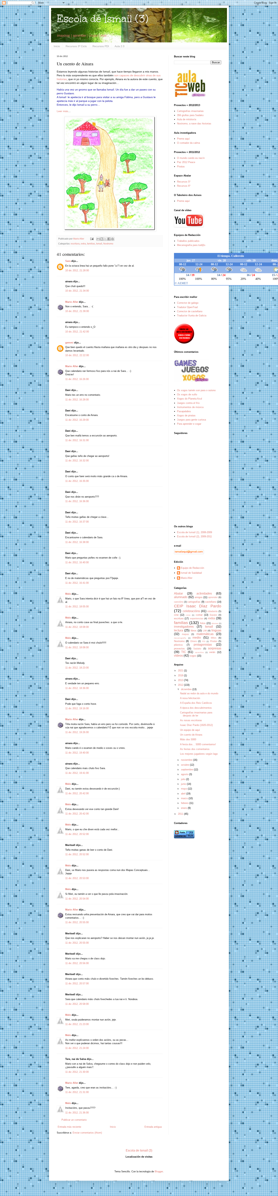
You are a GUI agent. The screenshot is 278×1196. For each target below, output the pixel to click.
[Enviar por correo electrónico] (98, 239)
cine (176, 614)
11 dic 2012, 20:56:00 (77, 963)
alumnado (180, 597)
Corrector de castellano (189, 311)
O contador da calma (188, 142)
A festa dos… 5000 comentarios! (198, 744)
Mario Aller (71, 301)
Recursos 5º (183, 181)
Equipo (213, 615)
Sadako (197, 648)
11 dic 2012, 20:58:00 (77, 1004)
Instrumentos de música (190, 407)
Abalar (178, 593)
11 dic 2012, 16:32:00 (77, 460)
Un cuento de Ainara (191, 734)
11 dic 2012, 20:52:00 (77, 834)
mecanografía (180, 638)
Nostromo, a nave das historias (194, 123)
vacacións (199, 652)
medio (197, 637)
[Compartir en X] (105, 239)
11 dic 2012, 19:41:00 (77, 773)
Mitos (213, 638)
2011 (181, 813)
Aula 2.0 (119, 46)
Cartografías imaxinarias (190, 111)
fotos (203, 623)
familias (91, 243)
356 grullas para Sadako (190, 115)
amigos (199, 597)
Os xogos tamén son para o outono (196, 390)
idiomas (215, 623)
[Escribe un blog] (102, 239)
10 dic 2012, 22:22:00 (77, 355)
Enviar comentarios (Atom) (87, 1132)
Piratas (181, 166)
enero (184, 808)
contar (199, 614)
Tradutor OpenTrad (187, 307)
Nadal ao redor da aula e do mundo (199, 693)
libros (193, 630)
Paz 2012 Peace (186, 162)
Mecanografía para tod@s (191, 245)
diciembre (186, 689)
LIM (205, 630)
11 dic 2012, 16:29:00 (77, 419)
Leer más (62, 111)
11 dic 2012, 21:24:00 (77, 1048)
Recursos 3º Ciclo (76, 46)
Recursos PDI (100, 46)
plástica (178, 644)
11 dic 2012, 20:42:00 (77, 793)
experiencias (196, 618)
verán (212, 652)
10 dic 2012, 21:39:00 (77, 311)
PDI (203, 641)
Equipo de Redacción (192, 567)
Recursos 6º (183, 185)
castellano (210, 601)
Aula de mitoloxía (186, 119)
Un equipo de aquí (190, 730)
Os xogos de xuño (187, 394)
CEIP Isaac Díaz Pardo (197, 606)
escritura (75, 243)
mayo (184, 788)
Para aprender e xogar (189, 423)
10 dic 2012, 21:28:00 (77, 270)
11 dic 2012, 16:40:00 (77, 562)
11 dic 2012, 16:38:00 (77, 542)
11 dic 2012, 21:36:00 (77, 1112)
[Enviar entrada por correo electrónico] (91, 238)
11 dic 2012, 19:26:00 (77, 732)
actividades (204, 593)
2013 (181, 680)
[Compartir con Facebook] (109, 239)
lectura (178, 630)
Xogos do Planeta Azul (189, 398)
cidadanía (212, 611)
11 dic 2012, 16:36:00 (77, 501)
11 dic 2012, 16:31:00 (77, 440)
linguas (216, 630)
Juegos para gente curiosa (191, 419)
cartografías (193, 601)
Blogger (159, 1171)
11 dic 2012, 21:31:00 (77, 1092)
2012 (181, 684)
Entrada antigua (153, 1126)
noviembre (187, 759)
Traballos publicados (188, 241)
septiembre (187, 769)
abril (183, 793)
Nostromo (108, 243)
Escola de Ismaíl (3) (102, 18)
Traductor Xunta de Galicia (191, 315)
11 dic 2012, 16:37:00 (77, 521)
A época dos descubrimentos (196, 707)
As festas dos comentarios (195, 749)
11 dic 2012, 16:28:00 (77, 399)
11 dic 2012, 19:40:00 (77, 752)
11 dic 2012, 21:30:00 (77, 1071)
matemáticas (205, 634)
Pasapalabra (184, 411)
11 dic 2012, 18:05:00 (77, 606)
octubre (185, 764)
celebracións (191, 611)
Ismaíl (99, 243)
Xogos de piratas (186, 415)
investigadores (184, 626)
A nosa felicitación (190, 698)
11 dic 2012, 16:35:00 (77, 481)
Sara (68, 261)
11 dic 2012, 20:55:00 (77, 922)
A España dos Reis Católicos (196, 702)
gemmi (69, 342)
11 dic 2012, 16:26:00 (77, 379)
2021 (181, 670)
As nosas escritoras (191, 720)
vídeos (178, 655)
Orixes (193, 641)
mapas (185, 634)
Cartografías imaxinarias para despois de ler (196, 714)
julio (183, 779)
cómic (188, 615)
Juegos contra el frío (188, 403)
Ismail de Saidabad (191, 572)
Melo (68, 593)
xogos (193, 655)
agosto (185, 774)
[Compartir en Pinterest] (112, 239)
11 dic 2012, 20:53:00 (77, 878)
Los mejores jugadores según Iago (199, 753)
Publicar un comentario (74, 1119)
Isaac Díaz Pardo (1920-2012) (196, 725)
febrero (185, 803)
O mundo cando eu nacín (191, 158)
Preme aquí (183, 138)
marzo (185, 798)
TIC (183, 652)
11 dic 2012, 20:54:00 (77, 898)
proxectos (179, 648)
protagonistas (203, 644)
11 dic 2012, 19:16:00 (77, 708)
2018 (181, 675)
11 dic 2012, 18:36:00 (77, 688)
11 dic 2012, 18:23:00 (77, 667)
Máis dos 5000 (188, 739)
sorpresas (214, 648)
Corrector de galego (187, 302)
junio (184, 784)
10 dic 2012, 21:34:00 (77, 290)
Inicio (57, 46)
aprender (213, 597)
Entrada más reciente (69, 1126)
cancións (178, 602)
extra (83, 243)
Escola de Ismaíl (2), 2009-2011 (194, 536)
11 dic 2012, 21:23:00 (77, 1024)
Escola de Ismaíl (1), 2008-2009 (194, 532)
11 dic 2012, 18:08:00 (77, 627)
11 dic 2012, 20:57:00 (77, 983)
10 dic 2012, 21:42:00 (77, 331)
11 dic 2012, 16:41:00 (77, 582)
